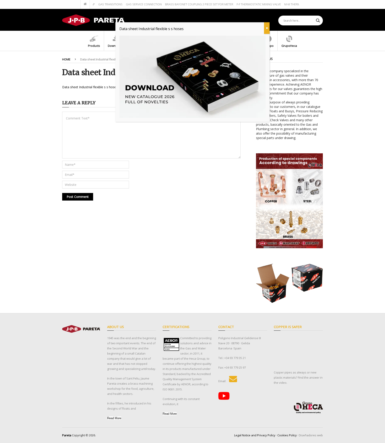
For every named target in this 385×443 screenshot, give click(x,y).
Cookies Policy (287, 435)
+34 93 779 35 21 (235, 358)
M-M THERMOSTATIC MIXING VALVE (298, 4)
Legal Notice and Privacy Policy (254, 435)
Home (66, 59)
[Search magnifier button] (318, 20)
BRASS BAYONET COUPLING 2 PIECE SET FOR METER (190, 4)
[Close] (267, 28)
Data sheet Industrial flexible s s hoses (90, 87)
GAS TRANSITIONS (101, 4)
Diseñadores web (311, 435)
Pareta (66, 435)
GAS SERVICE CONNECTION (134, 4)
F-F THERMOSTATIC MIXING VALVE (249, 4)
